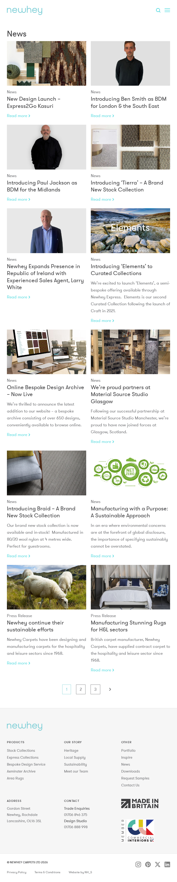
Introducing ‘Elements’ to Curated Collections (121, 270)
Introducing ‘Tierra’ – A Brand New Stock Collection (127, 186)
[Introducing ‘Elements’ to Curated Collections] (130, 230)
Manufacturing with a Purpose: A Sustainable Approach (129, 512)
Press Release (19, 615)
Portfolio (128, 750)
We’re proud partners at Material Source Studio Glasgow (120, 394)
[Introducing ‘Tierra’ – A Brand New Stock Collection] (130, 147)
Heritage (71, 750)
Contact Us (130, 785)
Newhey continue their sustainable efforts (35, 626)
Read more (17, 115)
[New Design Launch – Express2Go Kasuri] (46, 63)
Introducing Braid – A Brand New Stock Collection (41, 512)
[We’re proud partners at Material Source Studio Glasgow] (130, 352)
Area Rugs (15, 778)
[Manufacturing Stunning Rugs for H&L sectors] (130, 587)
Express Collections (22, 757)
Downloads (130, 771)
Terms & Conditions (47, 872)
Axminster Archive (21, 771)
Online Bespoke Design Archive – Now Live (45, 391)
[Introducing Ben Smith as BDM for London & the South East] (130, 63)
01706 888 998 (76, 826)
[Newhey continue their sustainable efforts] (46, 587)
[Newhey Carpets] (24, 10)
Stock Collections (21, 750)
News (12, 91)
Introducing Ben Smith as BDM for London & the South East (128, 102)
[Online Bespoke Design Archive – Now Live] (46, 352)
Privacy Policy (16, 872)
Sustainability (75, 764)
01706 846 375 (75, 814)
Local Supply (75, 757)
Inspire (126, 757)
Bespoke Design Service (26, 764)
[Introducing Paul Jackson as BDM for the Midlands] (46, 147)
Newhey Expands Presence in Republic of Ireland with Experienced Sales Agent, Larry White (45, 277)
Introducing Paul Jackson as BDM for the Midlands (42, 186)
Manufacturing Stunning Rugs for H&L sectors (128, 626)
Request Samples (135, 778)
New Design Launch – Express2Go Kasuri (33, 102)
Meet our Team (76, 771)
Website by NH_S (80, 872)
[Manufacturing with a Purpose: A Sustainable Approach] (130, 473)
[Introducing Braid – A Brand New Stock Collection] (46, 473)
